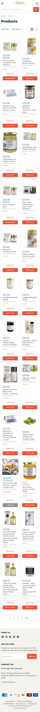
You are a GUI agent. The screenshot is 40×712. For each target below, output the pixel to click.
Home (3, 16)
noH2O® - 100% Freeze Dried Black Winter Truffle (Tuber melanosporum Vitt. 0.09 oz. (29, 588)
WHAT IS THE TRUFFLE (24, 702)
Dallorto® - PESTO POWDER (29, 379)
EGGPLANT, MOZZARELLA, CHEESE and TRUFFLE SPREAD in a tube (9, 435)
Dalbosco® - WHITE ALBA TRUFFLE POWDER (29, 342)
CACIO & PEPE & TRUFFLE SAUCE (28, 255)
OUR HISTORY (10, 702)
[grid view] (32, 29)
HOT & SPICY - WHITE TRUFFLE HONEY (28, 489)
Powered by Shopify (20, 708)
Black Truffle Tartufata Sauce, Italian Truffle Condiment (28, 205)
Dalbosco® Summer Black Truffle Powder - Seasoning (10, 391)
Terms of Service (21, 704)
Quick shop (10, 73)
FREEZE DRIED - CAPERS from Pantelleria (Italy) (28, 437)
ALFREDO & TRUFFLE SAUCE (28, 62)
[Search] (36, 9)
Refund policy (32, 704)
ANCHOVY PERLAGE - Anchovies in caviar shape (29, 109)
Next (27, 618)
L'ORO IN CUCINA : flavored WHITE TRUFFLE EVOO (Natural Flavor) (29, 535)
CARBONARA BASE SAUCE (10, 298)
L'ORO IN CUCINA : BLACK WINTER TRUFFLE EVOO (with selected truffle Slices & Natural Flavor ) (10, 537)
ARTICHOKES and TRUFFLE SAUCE (9, 160)
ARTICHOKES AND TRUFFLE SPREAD (29, 148)
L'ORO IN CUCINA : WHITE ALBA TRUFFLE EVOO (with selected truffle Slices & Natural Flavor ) (10, 588)
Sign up (32, 656)
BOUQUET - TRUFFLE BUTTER (9, 251)
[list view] (36, 29)
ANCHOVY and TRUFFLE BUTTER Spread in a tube (9, 108)
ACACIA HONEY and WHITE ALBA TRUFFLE (9, 62)
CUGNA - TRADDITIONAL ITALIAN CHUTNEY (10, 342)
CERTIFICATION (8, 704)
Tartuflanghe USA (27, 65)
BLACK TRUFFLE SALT (9, 206)
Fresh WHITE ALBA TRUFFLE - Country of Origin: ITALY (10, 485)
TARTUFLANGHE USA (9, 67)
